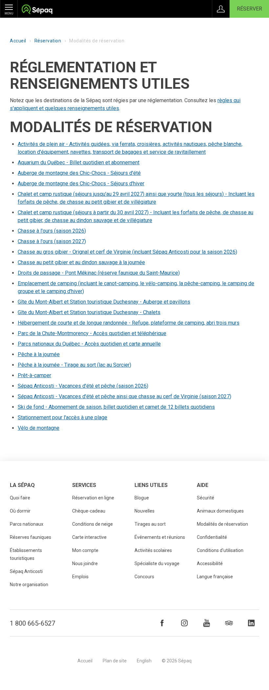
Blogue (141, 497)
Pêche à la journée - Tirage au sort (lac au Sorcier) (74, 365)
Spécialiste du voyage (156, 563)
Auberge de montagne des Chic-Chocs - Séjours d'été (79, 173)
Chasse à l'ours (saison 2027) (52, 241)
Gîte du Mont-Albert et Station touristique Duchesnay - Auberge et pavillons (104, 302)
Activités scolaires (153, 550)
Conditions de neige (92, 524)
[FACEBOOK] (162, 623)
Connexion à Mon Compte (221, 9)
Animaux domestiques (220, 511)
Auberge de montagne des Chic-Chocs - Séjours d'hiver (81, 183)
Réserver (249, 9)
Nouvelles (144, 511)
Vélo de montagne (38, 428)
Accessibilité (210, 563)
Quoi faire (20, 497)
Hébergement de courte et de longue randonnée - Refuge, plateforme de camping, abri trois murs (128, 323)
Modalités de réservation (222, 524)
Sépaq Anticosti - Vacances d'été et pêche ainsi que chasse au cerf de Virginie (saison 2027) (124, 396)
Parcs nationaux (26, 524)
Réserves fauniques (30, 537)
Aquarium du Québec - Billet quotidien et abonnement (78, 162)
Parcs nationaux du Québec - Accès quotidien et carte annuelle (89, 344)
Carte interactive (89, 537)
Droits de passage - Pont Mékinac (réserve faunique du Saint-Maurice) (99, 273)
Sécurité (205, 497)
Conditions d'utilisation (220, 550)
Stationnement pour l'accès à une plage (62, 417)
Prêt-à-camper (34, 375)
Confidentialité (212, 537)
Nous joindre (85, 563)
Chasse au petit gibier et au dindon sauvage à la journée (81, 262)
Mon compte (85, 550)
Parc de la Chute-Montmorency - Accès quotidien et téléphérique (92, 333)
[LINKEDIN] (251, 623)
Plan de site (115, 660)
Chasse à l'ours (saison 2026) (52, 231)
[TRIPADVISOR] (229, 623)
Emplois (80, 576)
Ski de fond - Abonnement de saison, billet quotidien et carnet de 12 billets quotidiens (116, 407)
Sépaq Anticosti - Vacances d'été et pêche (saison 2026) (83, 386)
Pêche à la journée (39, 354)
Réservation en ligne (93, 497)
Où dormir (20, 511)
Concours (144, 576)
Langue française (215, 576)
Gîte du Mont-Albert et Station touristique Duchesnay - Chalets (89, 312)
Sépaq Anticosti (26, 571)
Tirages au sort (150, 524)
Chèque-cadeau (88, 511)
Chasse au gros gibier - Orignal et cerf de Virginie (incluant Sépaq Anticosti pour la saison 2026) (127, 252)
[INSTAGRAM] (184, 623)
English (144, 660)
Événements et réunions (159, 537)
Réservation (47, 40)
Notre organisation (29, 584)
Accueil (18, 40)
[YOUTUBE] (207, 623)
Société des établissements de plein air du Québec (36, 10)
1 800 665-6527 (32, 623)
